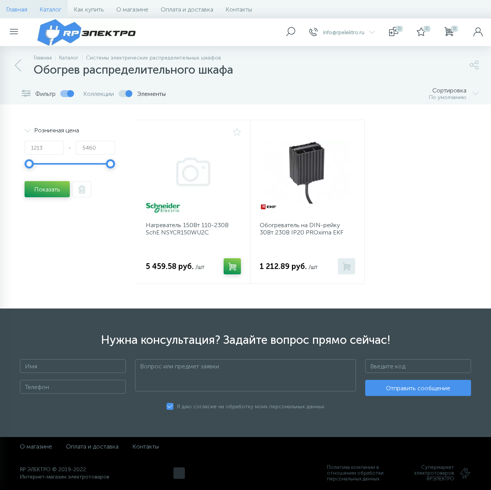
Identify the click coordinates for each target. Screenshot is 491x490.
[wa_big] (179, 473)
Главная (16, 9)
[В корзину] (232, 266)
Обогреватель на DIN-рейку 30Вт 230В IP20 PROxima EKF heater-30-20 (301, 232)
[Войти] (478, 32)
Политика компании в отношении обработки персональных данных (355, 473)
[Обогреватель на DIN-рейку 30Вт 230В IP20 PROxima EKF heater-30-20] (307, 171)
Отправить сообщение (418, 388)
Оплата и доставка (187, 9)
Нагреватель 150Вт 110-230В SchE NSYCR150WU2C (187, 228)
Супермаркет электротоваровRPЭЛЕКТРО (434, 473)
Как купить (89, 9)
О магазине (132, 9)
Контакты (239, 9)
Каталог (50, 9)
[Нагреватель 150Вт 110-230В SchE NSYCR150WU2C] (193, 171)
